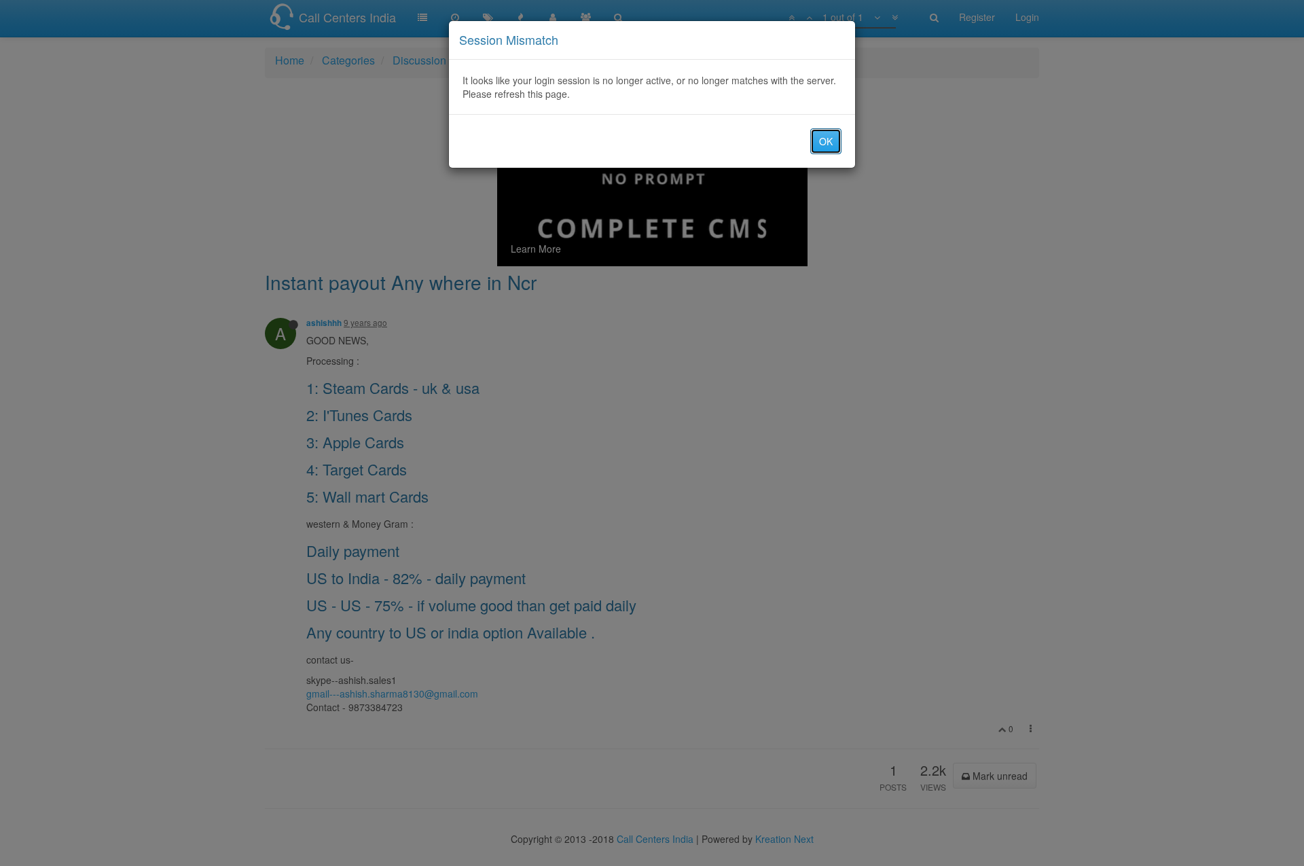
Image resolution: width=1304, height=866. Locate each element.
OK (826, 141)
